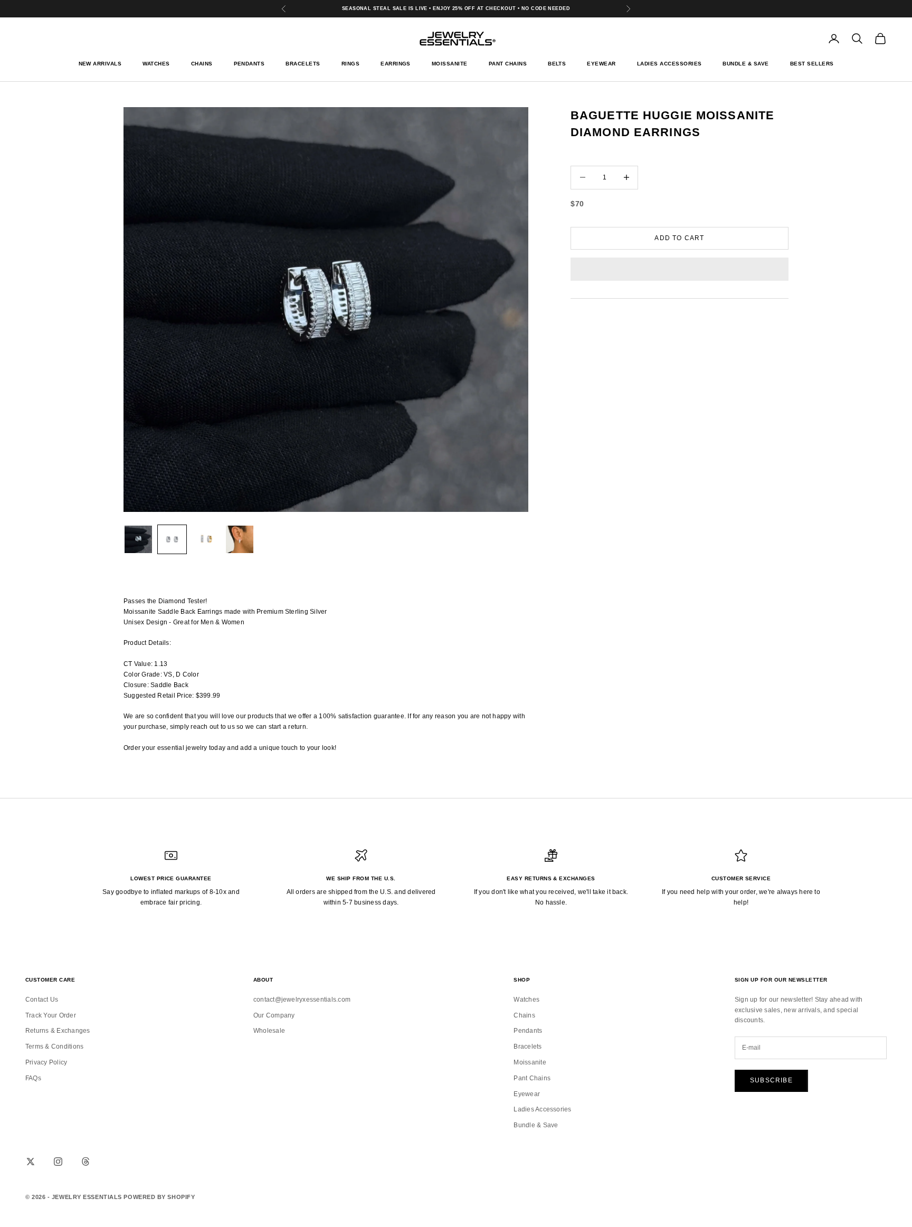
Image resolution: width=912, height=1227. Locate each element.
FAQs (33, 1078)
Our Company (274, 1015)
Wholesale (269, 1030)
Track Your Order (50, 1015)
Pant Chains (508, 63)
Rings (350, 63)
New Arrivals (100, 63)
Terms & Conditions (54, 1046)
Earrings (396, 63)
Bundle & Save (745, 63)
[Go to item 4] (239, 539)
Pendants (249, 63)
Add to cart (679, 237)
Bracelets (303, 63)
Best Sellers (812, 63)
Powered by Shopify (159, 1197)
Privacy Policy (46, 1062)
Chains (202, 63)
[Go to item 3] (206, 539)
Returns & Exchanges (57, 1030)
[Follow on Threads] (85, 1161)
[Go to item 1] (138, 539)
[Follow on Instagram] (58, 1161)
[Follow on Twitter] (30, 1161)
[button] (679, 269)
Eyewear (601, 63)
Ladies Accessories (669, 63)
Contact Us (41, 999)
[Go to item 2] (172, 539)
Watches (155, 63)
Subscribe (771, 1080)
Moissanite (450, 63)
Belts (557, 63)
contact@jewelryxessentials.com (301, 999)
